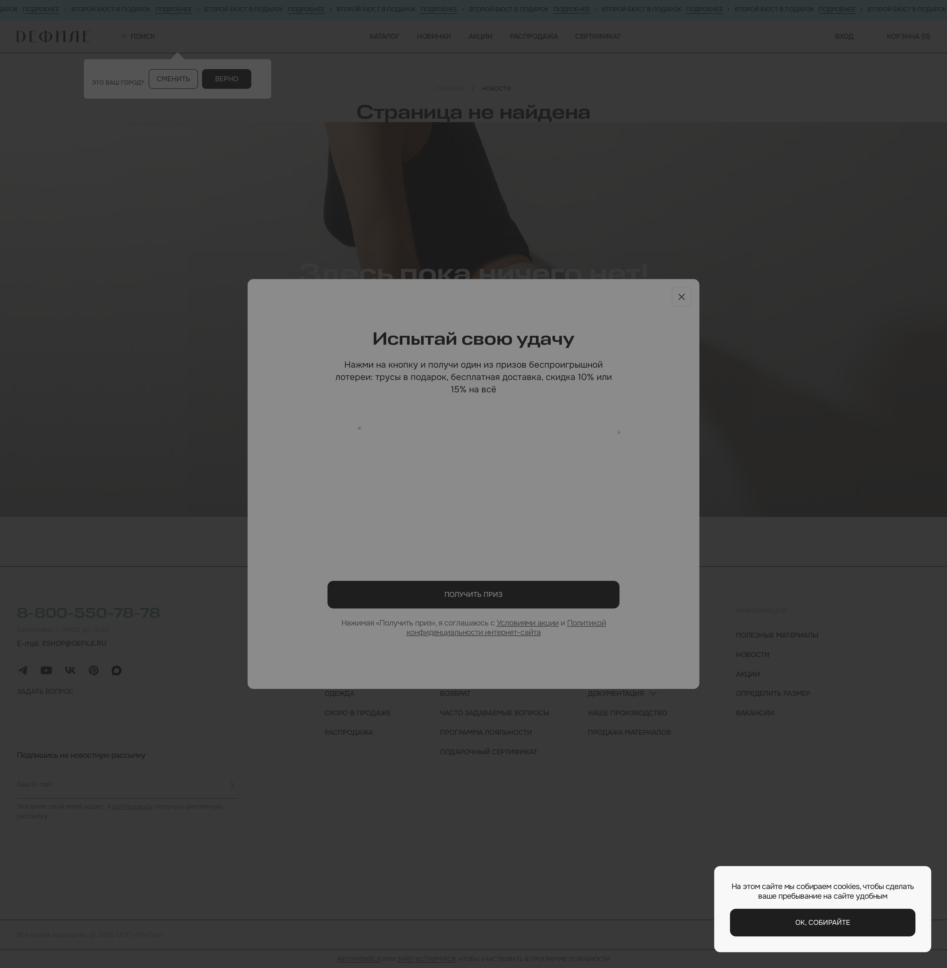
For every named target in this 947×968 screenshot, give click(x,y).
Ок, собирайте (822, 922)
